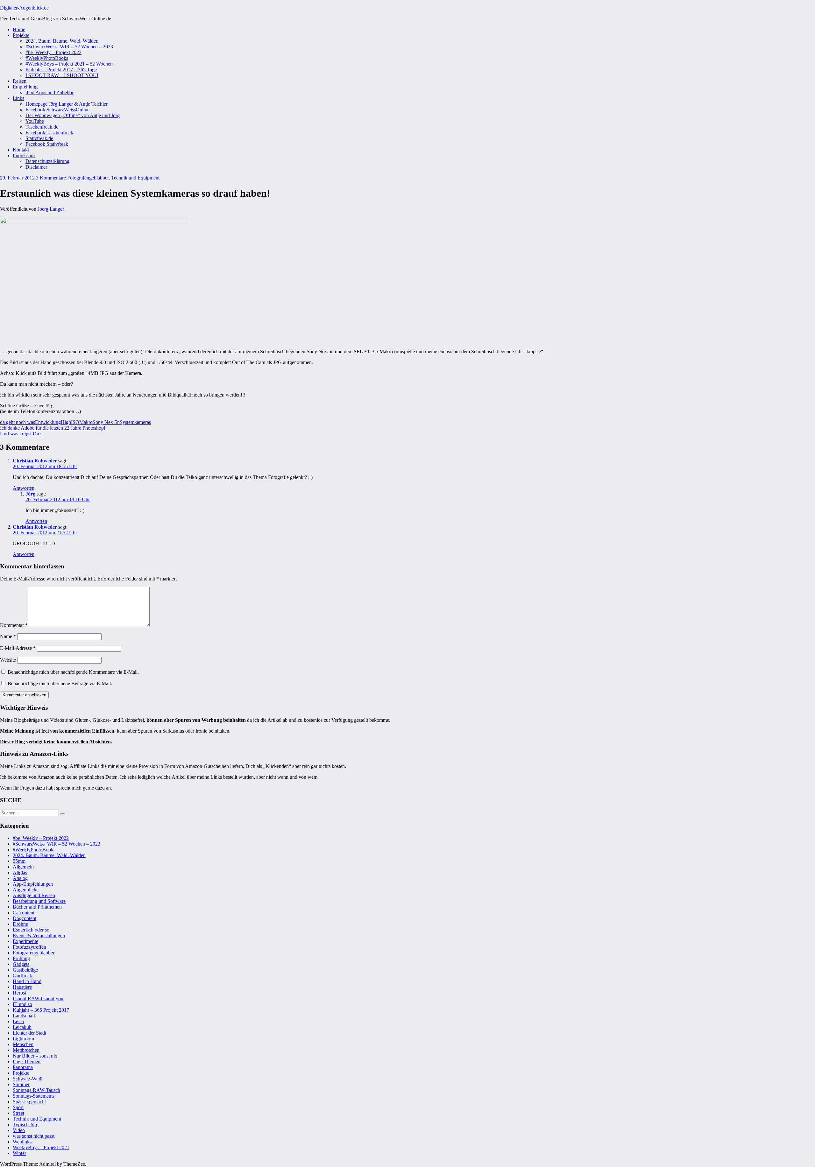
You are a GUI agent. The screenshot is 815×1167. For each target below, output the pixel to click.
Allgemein (23, 866)
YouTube (34, 121)
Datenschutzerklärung (47, 161)
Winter (19, 1153)
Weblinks (22, 1141)
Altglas (20, 872)
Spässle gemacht (29, 1101)
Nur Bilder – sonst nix (35, 1055)
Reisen (19, 81)
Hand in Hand (27, 981)
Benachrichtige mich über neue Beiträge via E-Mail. (60, 683)
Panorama (23, 1067)
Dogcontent (24, 918)
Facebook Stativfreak (46, 144)
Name (8, 636)
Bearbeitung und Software (39, 901)
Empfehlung (25, 86)
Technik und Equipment (135, 177)
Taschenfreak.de (41, 127)
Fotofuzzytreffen (29, 947)
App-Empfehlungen (33, 884)
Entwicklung (48, 422)
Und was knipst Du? (20, 433)
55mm (19, 861)
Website (8, 660)
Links (18, 98)
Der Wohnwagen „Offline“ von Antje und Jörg (72, 115)
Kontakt (21, 149)
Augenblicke (26, 889)
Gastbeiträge (25, 970)
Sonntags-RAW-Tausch (36, 1090)
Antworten (23, 488)
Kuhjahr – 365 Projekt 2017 (41, 1010)
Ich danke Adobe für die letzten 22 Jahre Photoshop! (52, 428)
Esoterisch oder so (31, 929)
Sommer (21, 1084)
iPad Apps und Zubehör (49, 92)
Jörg (30, 493)
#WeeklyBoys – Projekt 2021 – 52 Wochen (69, 64)
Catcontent (23, 912)
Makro (86, 422)
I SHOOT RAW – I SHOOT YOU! (61, 75)
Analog (20, 878)
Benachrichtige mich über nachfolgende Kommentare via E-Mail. (73, 672)
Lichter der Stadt (29, 1033)
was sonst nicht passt (33, 1136)
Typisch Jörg (26, 1124)
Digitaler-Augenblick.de (24, 8)
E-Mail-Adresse (18, 648)
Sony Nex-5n (106, 422)
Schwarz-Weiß (27, 1078)
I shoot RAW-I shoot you (38, 998)
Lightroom (23, 1038)
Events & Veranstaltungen (39, 935)
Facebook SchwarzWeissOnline (57, 109)
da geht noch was (17, 422)
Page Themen (26, 1061)
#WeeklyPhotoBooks (46, 58)
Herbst (19, 992)
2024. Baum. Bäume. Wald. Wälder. (61, 41)
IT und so (22, 1004)
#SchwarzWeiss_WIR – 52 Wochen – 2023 (69, 46)
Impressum (24, 155)
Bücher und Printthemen (37, 907)
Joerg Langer (51, 209)
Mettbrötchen (26, 1050)
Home (19, 29)
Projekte (21, 35)
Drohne (20, 924)
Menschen (23, 1044)
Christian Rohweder (35, 460)
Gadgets (21, 964)
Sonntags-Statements (33, 1096)
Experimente (25, 941)
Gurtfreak (22, 975)
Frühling (21, 958)
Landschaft (24, 1015)
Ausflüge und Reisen (34, 895)
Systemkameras (135, 422)
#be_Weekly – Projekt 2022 (53, 52)
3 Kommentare (51, 177)
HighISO (70, 422)
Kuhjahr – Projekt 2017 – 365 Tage (61, 69)
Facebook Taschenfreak (49, 132)
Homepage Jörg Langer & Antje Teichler (66, 104)
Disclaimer (36, 167)
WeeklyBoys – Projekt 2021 (41, 1147)
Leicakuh (22, 1027)
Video (19, 1130)
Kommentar (14, 625)
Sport (18, 1107)
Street (18, 1113)
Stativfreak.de (39, 138)
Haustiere (22, 987)
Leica (18, 1021)
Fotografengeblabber (88, 177)
